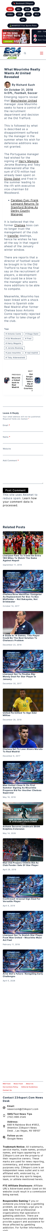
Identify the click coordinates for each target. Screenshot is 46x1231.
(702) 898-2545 (16, 1117)
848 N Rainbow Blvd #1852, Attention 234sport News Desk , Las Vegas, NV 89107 (23, 1127)
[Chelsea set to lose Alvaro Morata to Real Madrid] (23, 736)
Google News (15, 1138)
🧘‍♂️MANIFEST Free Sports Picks (23, 25)
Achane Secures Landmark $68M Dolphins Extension (21, 827)
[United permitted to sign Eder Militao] (23, 700)
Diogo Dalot (12, 178)
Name (6, 437)
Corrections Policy (10, 1087)
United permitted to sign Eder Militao (20, 714)
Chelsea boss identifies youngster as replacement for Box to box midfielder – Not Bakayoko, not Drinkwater (22, 598)
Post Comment (15, 490)
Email (6, 425)
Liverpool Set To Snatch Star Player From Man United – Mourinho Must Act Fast (23, 937)
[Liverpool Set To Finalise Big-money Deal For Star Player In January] (23, 661)
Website (7, 448)
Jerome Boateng (14, 348)
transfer (13, 235)
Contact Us (7, 1090)
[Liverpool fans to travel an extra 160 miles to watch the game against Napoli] (23, 542)
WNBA (10, 14)
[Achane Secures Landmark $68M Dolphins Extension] (23, 813)
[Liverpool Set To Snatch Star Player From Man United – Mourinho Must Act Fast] (23, 922)
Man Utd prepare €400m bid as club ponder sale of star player (21, 863)
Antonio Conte (13, 334)
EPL (23, 20)
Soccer (33, 93)
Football (20, 93)
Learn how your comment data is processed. (20, 502)
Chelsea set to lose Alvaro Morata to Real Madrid (23, 750)
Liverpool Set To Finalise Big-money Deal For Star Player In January (19, 676)
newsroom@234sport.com (22, 1109)
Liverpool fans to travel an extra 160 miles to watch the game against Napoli (22, 558)
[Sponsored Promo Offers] (16, 36)
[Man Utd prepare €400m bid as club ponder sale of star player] (23, 849)
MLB (27, 9)
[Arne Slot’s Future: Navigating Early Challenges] (23, 961)
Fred (28, 338)
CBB (28, 14)
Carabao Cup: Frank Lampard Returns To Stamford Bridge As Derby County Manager (25, 207)
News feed (18, 1083)
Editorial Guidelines (29, 1087)
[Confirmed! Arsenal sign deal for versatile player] (23, 886)
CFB (19, 14)
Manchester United (24, 100)
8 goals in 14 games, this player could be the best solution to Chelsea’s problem (21, 638)
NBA (10, 9)
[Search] (25, 53)
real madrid (31, 353)
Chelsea (19, 225)
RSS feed (6, 1083)
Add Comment (11, 460)
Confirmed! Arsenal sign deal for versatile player (22, 900)
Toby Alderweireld (15, 357)
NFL (18, 9)
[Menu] (41, 53)
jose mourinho (13, 353)
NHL (36, 9)
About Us (29, 1083)
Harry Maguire (29, 161)
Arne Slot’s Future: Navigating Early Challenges (23, 974)
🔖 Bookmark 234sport (23, 3)
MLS (37, 14)
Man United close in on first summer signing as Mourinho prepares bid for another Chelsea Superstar (22, 789)
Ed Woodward (13, 338)
